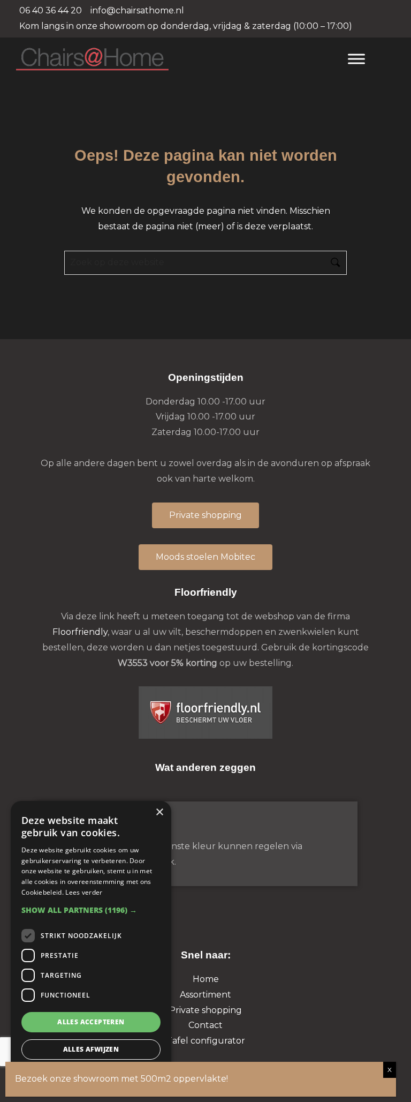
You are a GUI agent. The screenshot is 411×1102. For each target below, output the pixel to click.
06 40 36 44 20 (50, 10)
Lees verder (83, 892)
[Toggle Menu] (356, 59)
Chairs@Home (171, 60)
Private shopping (205, 1010)
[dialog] (91, 946)
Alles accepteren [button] (90, 1021)
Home (206, 979)
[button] (91, 910)
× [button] (159, 812)
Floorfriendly (80, 632)
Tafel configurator (205, 1041)
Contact (205, 1025)
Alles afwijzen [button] (91, 1049)
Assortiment (205, 994)
